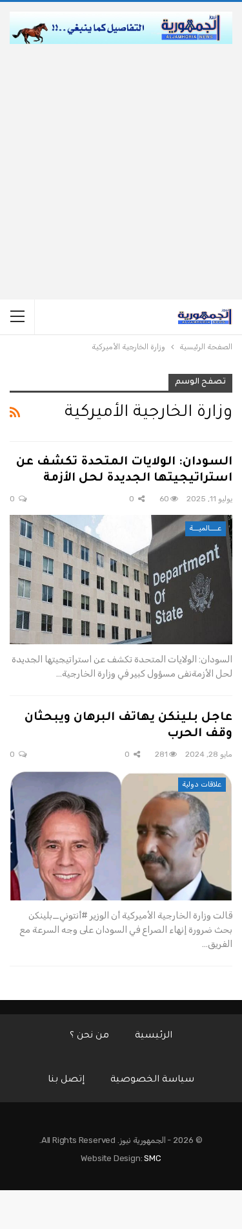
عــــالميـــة (205, 528)
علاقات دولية (202, 784)
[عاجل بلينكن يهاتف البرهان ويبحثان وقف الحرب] (121, 835)
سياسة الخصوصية (152, 1080)
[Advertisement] (121, 171)
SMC (152, 1158)
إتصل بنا (66, 1080)
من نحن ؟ (89, 1036)
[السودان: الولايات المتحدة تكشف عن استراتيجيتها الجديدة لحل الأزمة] (121, 579)
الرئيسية (153, 1036)
